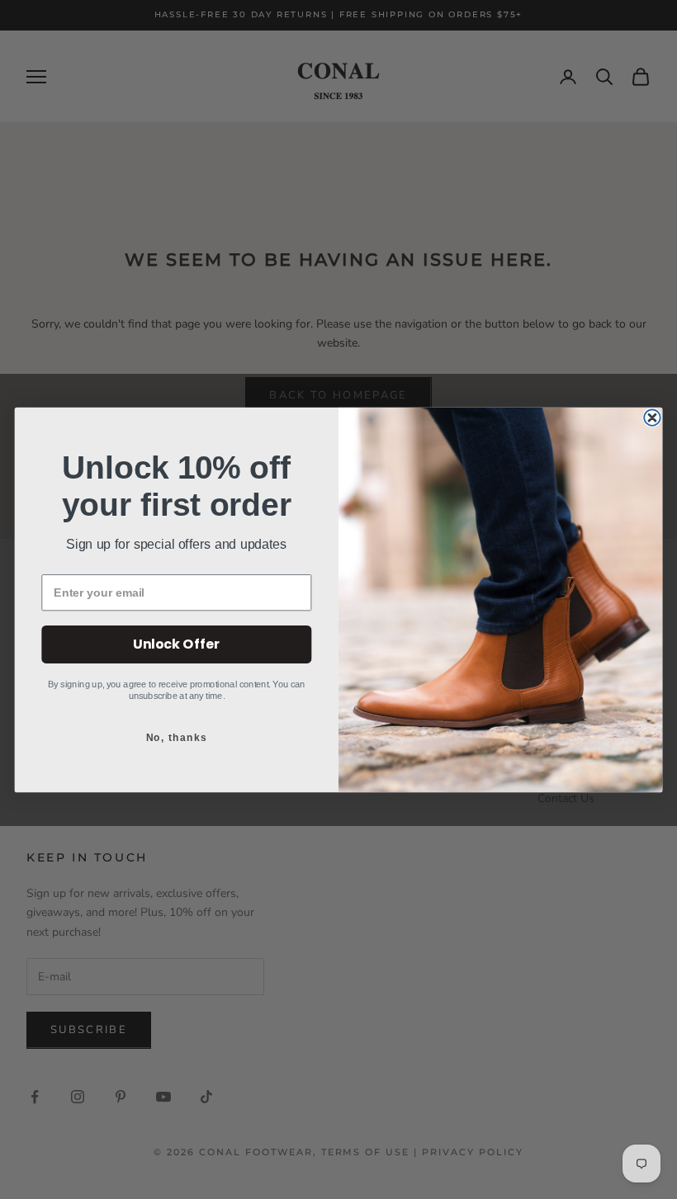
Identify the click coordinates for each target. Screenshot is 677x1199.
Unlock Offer (176, 643)
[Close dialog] (652, 417)
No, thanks (176, 737)
